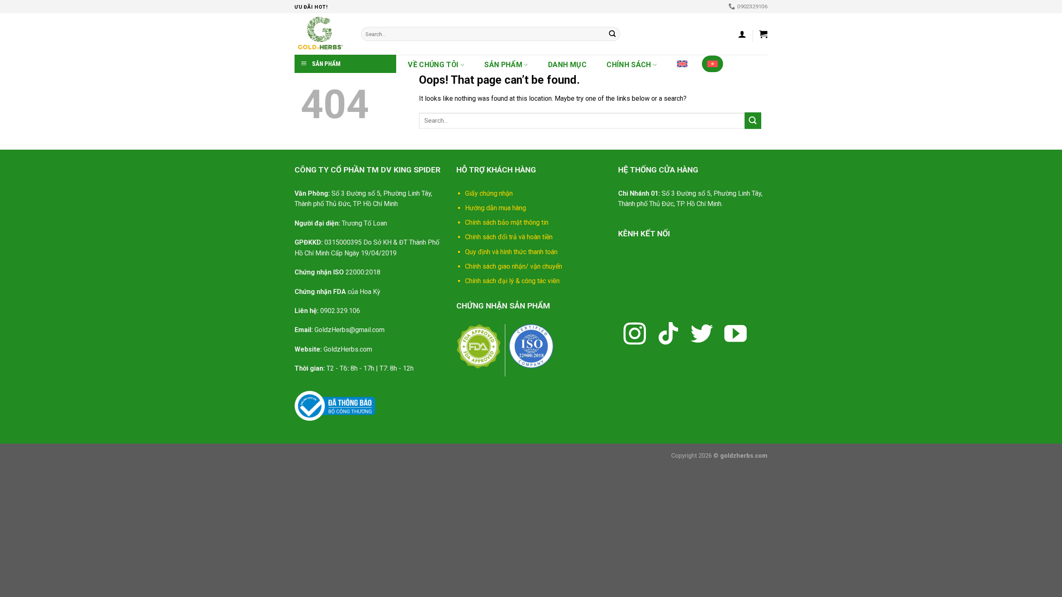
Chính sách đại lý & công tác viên (512, 281)
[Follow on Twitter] (702, 335)
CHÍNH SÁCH (629, 65)
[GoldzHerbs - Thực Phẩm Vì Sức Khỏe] (321, 34)
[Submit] (612, 34)
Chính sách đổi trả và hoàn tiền (509, 237)
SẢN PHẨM (503, 65)
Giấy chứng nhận (489, 193)
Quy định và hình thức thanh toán (511, 252)
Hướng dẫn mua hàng (495, 208)
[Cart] (763, 34)
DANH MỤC (567, 65)
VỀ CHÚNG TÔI (433, 65)
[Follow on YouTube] (735, 335)
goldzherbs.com (743, 455)
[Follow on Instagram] (635, 335)
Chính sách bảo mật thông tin (506, 222)
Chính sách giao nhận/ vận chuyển (513, 266)
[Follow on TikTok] (668, 335)
